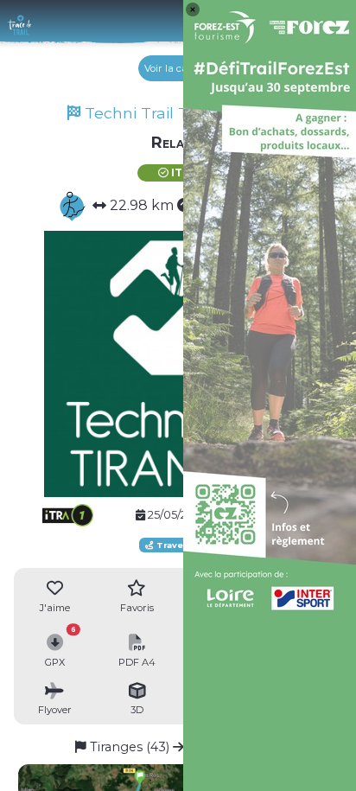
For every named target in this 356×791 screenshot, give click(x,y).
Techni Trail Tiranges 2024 (184, 113)
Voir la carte (173, 68)
